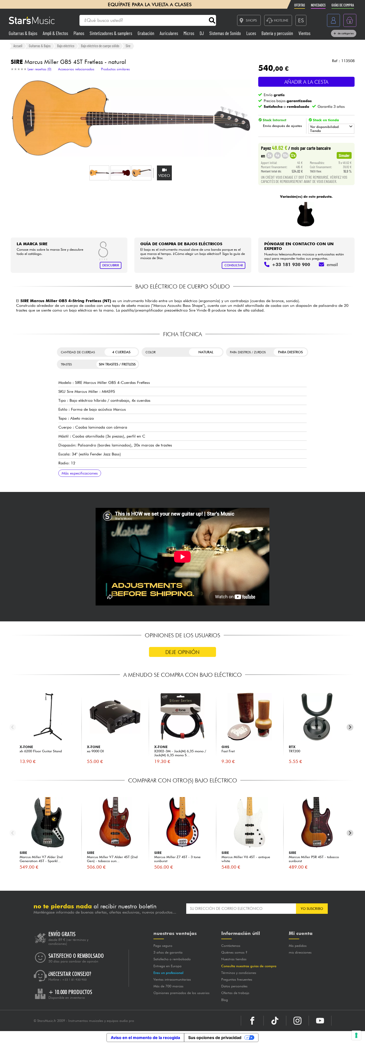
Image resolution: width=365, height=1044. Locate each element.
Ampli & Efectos (56, 33)
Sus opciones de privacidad (214, 1037)
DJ (202, 33)
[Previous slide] (12, 727)
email (332, 264)
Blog (224, 1000)
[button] (99, 172)
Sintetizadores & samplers (111, 33)
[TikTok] (275, 1020)
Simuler (344, 155)
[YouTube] (320, 1020)
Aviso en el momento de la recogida (145, 1037)
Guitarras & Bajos (23, 33)
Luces (251, 33)
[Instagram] (297, 1020)
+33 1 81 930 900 (74, 979)
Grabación (146, 33)
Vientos (304, 33)
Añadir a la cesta (306, 82)
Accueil (17, 45)
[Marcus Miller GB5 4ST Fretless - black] (306, 214)
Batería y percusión (277, 33)
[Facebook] (252, 1020)
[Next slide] (350, 727)
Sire (128, 45)
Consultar (233, 265)
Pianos (79, 33)
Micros (189, 33)
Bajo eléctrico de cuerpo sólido (100, 45)
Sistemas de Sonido (225, 33)
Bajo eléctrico (65, 45)
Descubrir (110, 265)
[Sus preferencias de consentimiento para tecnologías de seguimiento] (356, 1035)
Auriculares (169, 33)
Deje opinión (182, 652)
